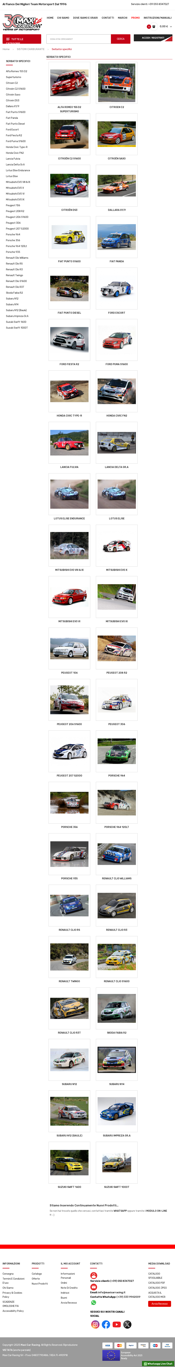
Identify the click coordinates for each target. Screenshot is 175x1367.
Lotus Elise (12, 176)
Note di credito (69, 1287)
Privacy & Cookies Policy (12, 1294)
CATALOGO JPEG (157, 1287)
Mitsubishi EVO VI (15, 193)
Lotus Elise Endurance (18, 170)
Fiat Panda (12, 118)
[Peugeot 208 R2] (117, 648)
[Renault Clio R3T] (69, 1008)
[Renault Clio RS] (69, 905)
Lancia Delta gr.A (15, 164)
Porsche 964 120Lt (16, 246)
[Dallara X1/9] (117, 186)
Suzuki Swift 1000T (17, 327)
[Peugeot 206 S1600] (69, 700)
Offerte (36, 1278)
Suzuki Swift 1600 (16, 322)
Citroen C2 (12, 83)
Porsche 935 (13, 252)
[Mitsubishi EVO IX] (117, 597)
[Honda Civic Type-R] (69, 391)
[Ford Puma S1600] (117, 340)
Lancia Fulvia (13, 158)
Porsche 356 (13, 240)
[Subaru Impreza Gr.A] (117, 1111)
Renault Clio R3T (15, 287)
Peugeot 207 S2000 (17, 228)
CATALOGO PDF (156, 1282)
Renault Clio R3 (14, 269)
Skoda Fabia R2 (14, 292)
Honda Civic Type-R (17, 147)
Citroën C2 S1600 (15, 88)
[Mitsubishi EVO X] (117, 546)
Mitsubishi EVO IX (15, 199)
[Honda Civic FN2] (117, 391)
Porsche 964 (13, 234)
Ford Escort (12, 129)
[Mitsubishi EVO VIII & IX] (69, 546)
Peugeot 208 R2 (15, 211)
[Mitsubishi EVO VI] (69, 597)
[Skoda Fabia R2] (117, 1008)
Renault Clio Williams (17, 257)
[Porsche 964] (117, 751)
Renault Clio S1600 (16, 281)
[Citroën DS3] (69, 186)
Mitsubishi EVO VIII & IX (18, 182)
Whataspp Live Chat (159, 1363)
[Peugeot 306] (117, 700)
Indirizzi (65, 1292)
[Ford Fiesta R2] (69, 340)
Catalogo (37, 1273)
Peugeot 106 (13, 205)
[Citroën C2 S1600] (69, 134)
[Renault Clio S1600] (117, 957)
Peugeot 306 (13, 222)
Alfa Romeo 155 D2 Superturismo (16, 74)
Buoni (64, 1297)
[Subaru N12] (69, 1060)
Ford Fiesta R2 (14, 135)
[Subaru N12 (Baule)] (69, 1111)
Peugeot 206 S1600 (17, 217)
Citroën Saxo (13, 94)
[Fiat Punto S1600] (69, 237)
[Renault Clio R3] (117, 905)
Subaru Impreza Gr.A (17, 316)
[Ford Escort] (117, 288)
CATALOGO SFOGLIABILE (155, 1275)
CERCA (120, 39)
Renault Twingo (14, 275)
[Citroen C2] (117, 83)
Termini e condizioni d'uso (13, 1280)
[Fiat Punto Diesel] (69, 288)
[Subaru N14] (117, 1060)
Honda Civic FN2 (15, 153)
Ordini (64, 1282)
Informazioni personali (68, 1275)
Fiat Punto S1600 (15, 112)
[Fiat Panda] (117, 237)
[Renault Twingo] (69, 957)
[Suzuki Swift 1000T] (117, 1163)
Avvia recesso (69, 1302)
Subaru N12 (12, 298)
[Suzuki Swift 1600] (69, 1163)
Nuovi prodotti (40, 1283)
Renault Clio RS (14, 263)
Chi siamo (8, 1287)
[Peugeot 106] (69, 648)
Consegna (8, 1273)
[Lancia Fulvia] (69, 443)
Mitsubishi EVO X (15, 187)
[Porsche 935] (69, 854)
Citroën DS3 (12, 100)
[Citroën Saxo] (117, 134)
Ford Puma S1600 (16, 141)
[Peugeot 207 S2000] (69, 751)
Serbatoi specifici (18, 61)
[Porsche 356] (69, 803)
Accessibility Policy (13, 1311)
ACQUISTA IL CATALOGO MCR (156, 1294)
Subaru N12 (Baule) (16, 310)
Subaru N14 (12, 304)
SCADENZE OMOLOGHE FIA (11, 1304)
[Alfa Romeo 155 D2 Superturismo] (69, 83)
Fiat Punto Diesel (15, 123)
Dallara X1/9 (12, 106)
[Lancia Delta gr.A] (117, 443)
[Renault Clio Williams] (117, 854)
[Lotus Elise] (117, 494)
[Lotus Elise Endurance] (69, 494)
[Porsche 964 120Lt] (117, 803)
